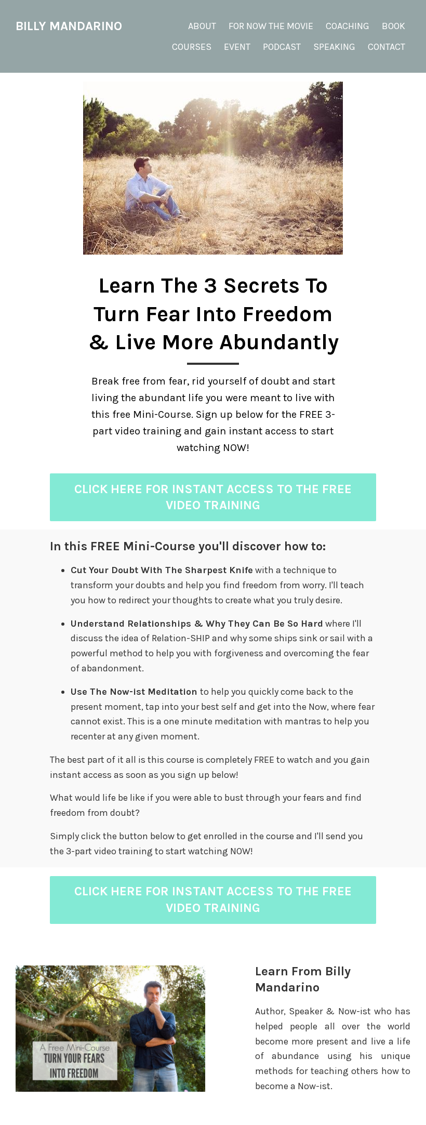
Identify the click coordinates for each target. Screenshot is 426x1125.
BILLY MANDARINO (69, 26)
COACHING (347, 26)
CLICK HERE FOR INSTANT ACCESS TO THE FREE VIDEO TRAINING (213, 497)
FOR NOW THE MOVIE (271, 26)
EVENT (237, 46)
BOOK (393, 26)
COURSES (191, 46)
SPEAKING (334, 46)
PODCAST (282, 46)
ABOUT (202, 26)
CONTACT (386, 46)
